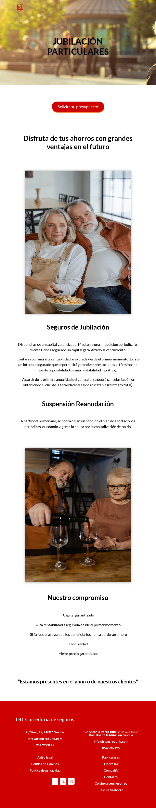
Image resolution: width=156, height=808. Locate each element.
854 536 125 (111, 748)
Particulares (111, 757)
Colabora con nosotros (111, 783)
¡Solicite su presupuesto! (78, 106)
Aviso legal (45, 757)
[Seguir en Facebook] (55, 781)
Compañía (111, 770)
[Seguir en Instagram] (71, 781)
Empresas (111, 764)
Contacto (111, 777)
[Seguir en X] (63, 781)
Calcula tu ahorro (111, 790)
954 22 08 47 (45, 745)
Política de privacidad (45, 770)
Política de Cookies (45, 764)
